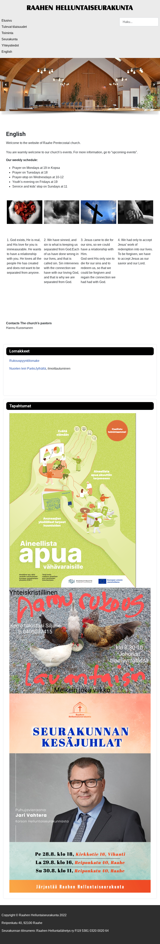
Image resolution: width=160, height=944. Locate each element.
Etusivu (7, 20)
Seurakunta (10, 39)
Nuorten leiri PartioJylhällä (27, 368)
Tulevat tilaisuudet (14, 26)
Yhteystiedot (10, 45)
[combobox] (138, 22)
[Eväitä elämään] (72, 500)
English (7, 51)
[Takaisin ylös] (153, 937)
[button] (6, 85)
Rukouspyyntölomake (24, 360)
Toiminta (7, 33)
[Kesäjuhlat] (80, 793)
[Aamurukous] (80, 640)
